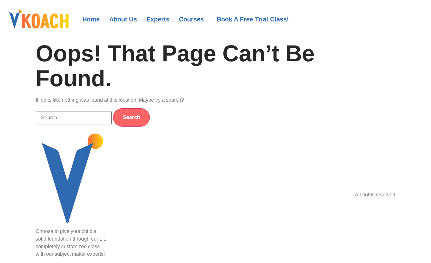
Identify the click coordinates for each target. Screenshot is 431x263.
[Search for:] (74, 117)
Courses (191, 19)
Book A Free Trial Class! (253, 19)
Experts (157, 19)
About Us (123, 19)
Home (91, 19)
